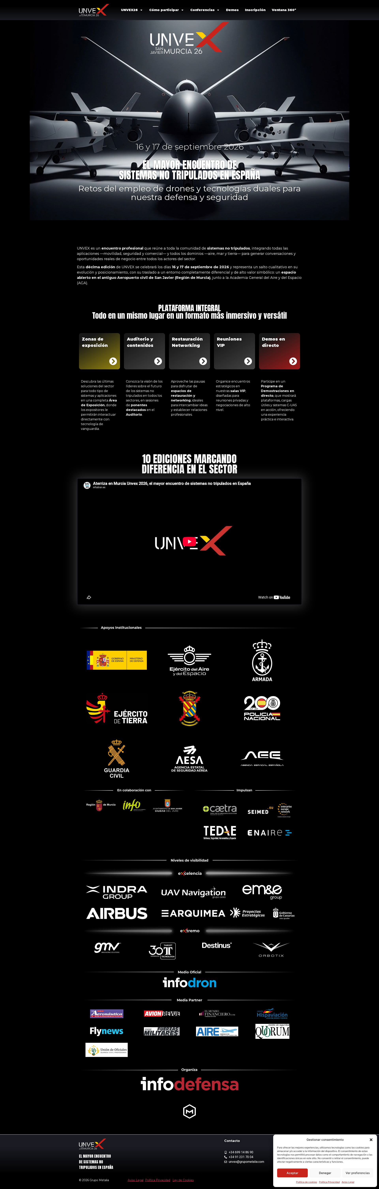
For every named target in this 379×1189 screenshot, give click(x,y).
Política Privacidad (329, 1182)
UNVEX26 (129, 10)
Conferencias (202, 10)
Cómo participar (164, 10)
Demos (232, 10)
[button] (371, 1140)
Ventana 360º (284, 10)
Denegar (325, 1173)
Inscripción (255, 10)
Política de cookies (306, 1182)
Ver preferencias (358, 1173)
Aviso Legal (348, 1182)
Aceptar (292, 1173)
